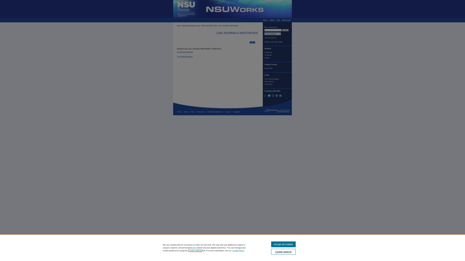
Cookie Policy (238, 251)
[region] (232, 247)
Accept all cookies (283, 244)
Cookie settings (195, 251)
